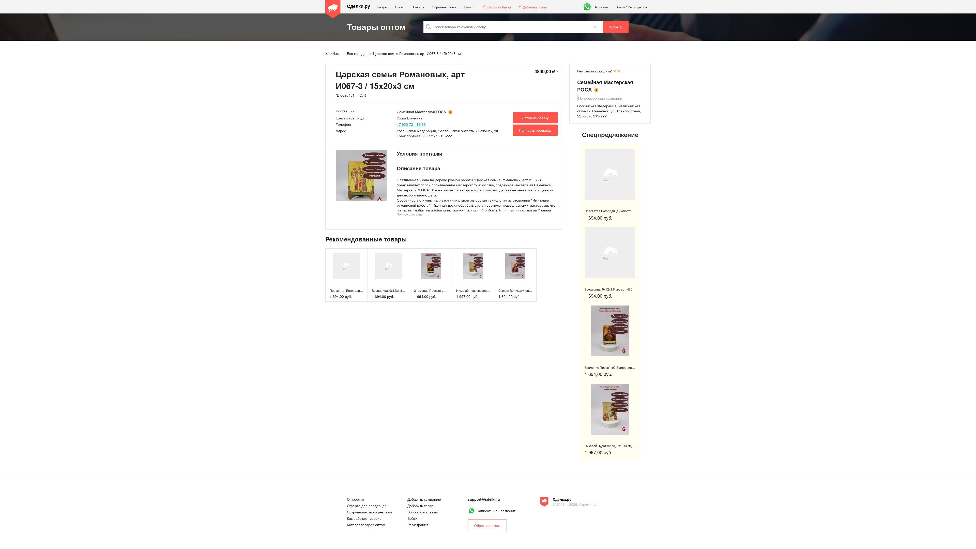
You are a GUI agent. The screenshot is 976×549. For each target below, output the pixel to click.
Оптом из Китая (499, 7)
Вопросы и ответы (422, 511)
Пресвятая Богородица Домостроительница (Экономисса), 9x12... (632, 211)
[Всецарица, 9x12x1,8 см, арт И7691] (389, 266)
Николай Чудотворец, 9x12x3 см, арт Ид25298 (489, 290)
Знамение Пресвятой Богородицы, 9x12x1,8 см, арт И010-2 (627, 367)
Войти (620, 7)
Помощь (417, 7)
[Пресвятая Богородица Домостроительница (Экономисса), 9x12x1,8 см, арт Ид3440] (346, 266)
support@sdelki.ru (484, 499)
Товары (381, 7)
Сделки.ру (358, 6)
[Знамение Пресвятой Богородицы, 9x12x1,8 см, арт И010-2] (431, 266)
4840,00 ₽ (545, 71)
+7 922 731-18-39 (411, 124)
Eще (467, 6)
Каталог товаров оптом (366, 524)
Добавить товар (535, 7)
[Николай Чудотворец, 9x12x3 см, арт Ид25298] (473, 266)
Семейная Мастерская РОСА (421, 111)
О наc (399, 7)
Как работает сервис (364, 518)
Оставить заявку (535, 117)
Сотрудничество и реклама (369, 511)
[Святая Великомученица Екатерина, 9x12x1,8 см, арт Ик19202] (515, 266)
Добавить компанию (424, 499)
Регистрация (637, 7)
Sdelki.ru (333, 9)
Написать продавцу (535, 130)
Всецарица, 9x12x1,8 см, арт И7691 (397, 290)
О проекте (355, 499)
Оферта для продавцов (366, 505)
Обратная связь (444, 7)
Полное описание (410, 214)
